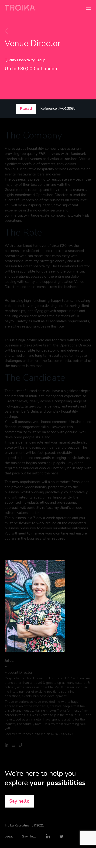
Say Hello (29, 836)
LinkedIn (48, 836)
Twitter (61, 836)
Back (10, 31)
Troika (20, 8)
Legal (9, 836)
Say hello (19, 801)
